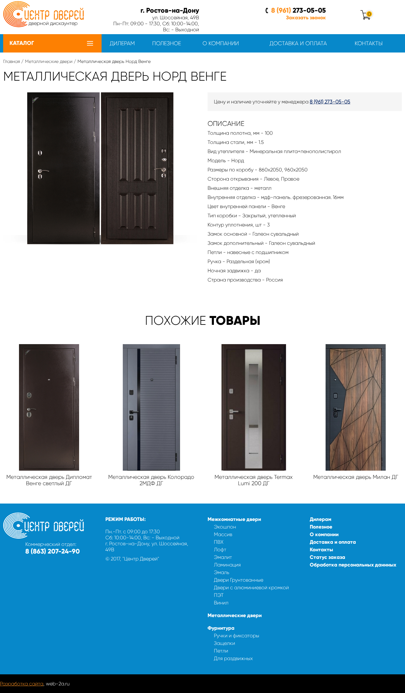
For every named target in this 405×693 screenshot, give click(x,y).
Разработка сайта (21, 684)
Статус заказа (327, 557)
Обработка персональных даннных (353, 565)
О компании (220, 43)
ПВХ (218, 542)
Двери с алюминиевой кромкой (251, 588)
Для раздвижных (233, 658)
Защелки (224, 643)
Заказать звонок (306, 18)
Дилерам (122, 43)
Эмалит (223, 557)
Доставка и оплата (298, 43)
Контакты (369, 43)
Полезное (166, 43)
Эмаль (221, 572)
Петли (221, 651)
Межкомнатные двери (234, 519)
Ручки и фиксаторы (236, 636)
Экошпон (225, 527)
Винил (221, 603)
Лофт (220, 550)
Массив (223, 534)
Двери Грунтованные (238, 580)
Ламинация (227, 565)
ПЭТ (219, 595)
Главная (11, 61)
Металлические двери (48, 61)
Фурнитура (221, 628)
